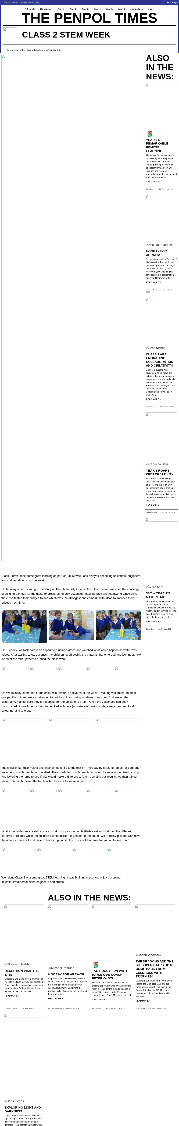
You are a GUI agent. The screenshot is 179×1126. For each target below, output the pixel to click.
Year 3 (85, 9)
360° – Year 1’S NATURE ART (158, 595)
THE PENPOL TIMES (89, 18)
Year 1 (61, 9)
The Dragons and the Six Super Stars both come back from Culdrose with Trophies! (155, 969)
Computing (136, 9)
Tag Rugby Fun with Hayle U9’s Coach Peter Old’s (109, 974)
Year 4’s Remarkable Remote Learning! (157, 145)
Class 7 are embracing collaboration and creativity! (159, 360)
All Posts (30, 9)
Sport (151, 9)
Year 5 (109, 9)
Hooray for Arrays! (156, 253)
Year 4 (97, 9)
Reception (46, 9)
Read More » (153, 181)
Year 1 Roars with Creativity (159, 472)
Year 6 (121, 9)
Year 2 (73, 9)
